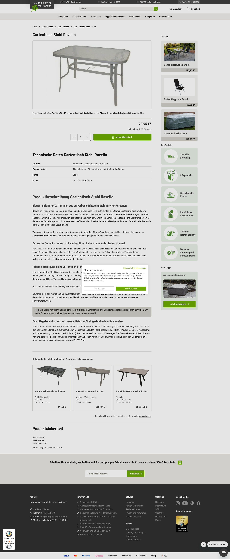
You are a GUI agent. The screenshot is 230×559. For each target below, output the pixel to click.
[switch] (9, 547)
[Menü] (13, 530)
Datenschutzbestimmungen (134, 268)
